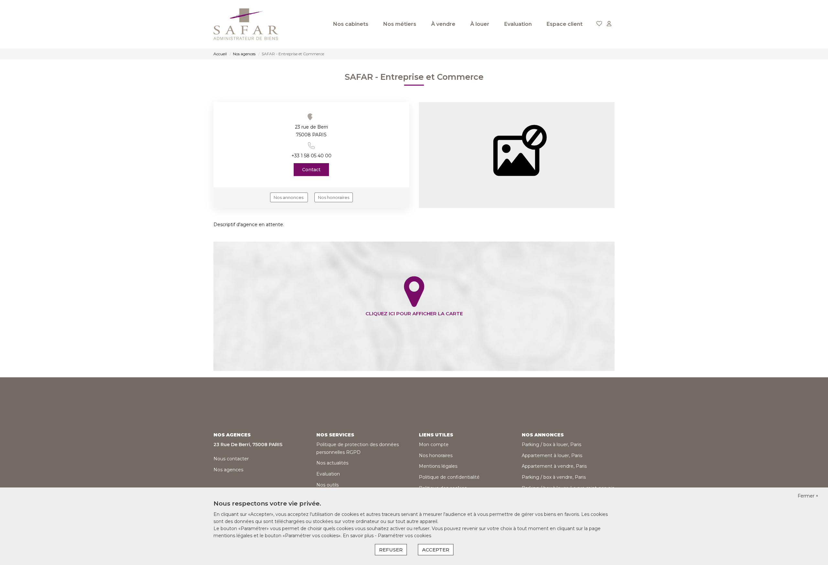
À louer (479, 24)
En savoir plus (359, 536)
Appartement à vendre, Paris (554, 466)
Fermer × (808, 496)
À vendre (443, 24)
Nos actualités (332, 463)
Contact (311, 170)
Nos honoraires (333, 197)
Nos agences (228, 470)
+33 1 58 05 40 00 (311, 156)
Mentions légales (438, 466)
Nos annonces (289, 197)
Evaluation (518, 24)
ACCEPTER (435, 550)
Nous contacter (231, 459)
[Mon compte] (609, 24)
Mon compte (434, 444)
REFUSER (391, 550)
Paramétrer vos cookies (404, 536)
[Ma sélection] (599, 24)
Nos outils (327, 485)
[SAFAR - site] (245, 24)
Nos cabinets (350, 24)
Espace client (565, 24)
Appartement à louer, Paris (552, 455)
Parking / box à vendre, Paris (554, 477)
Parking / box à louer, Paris (551, 444)
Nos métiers (399, 24)
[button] (311, 145)
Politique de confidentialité (449, 477)
